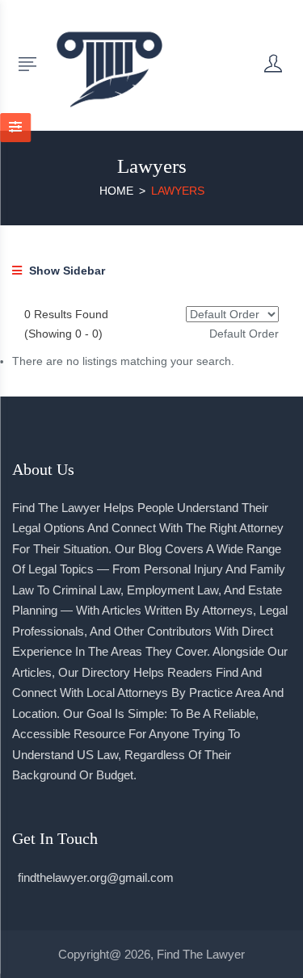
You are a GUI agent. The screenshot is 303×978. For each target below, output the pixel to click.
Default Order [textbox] (244, 333)
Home (116, 190)
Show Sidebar (65, 270)
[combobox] (244, 333)
